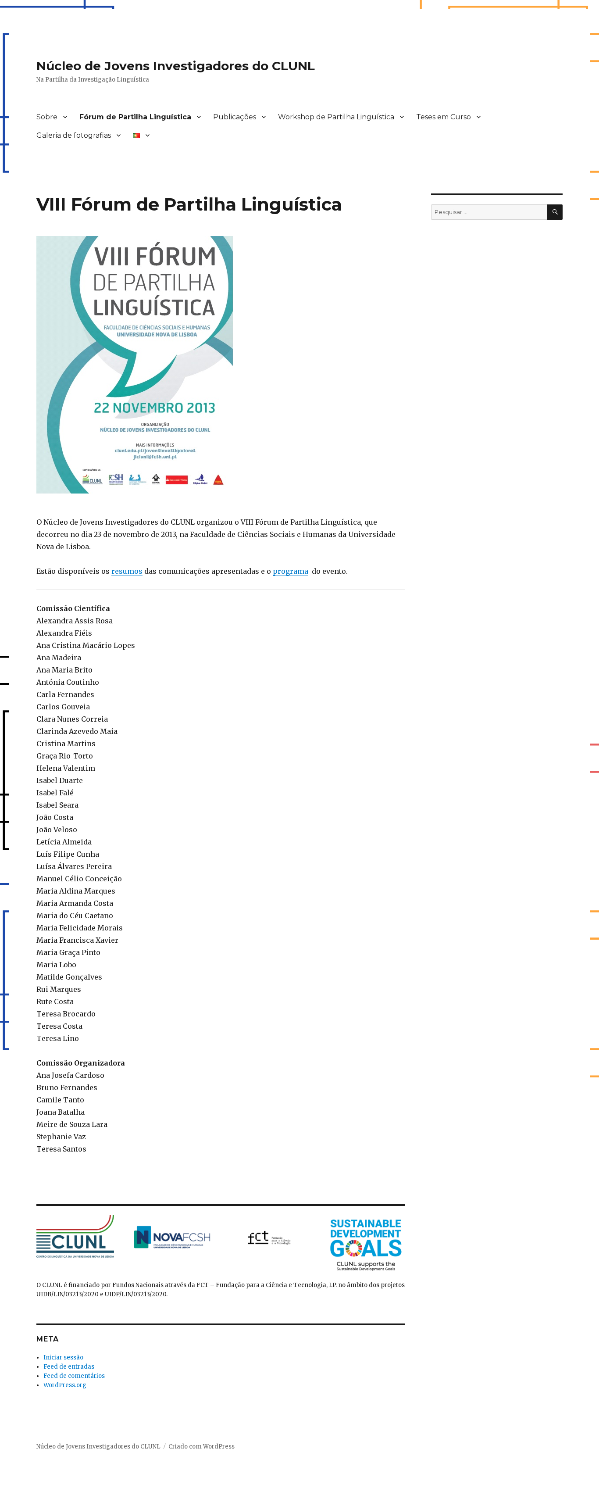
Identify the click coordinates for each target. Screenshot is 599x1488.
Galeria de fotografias (73, 135)
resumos (127, 571)
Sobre (46, 117)
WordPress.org (64, 1385)
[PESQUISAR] (555, 212)
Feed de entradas (68, 1366)
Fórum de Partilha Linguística (135, 117)
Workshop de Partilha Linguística (336, 117)
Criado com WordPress (201, 1446)
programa (290, 571)
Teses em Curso (443, 117)
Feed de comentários (74, 1376)
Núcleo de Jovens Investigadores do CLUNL (175, 65)
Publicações (234, 117)
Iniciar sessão (63, 1357)
